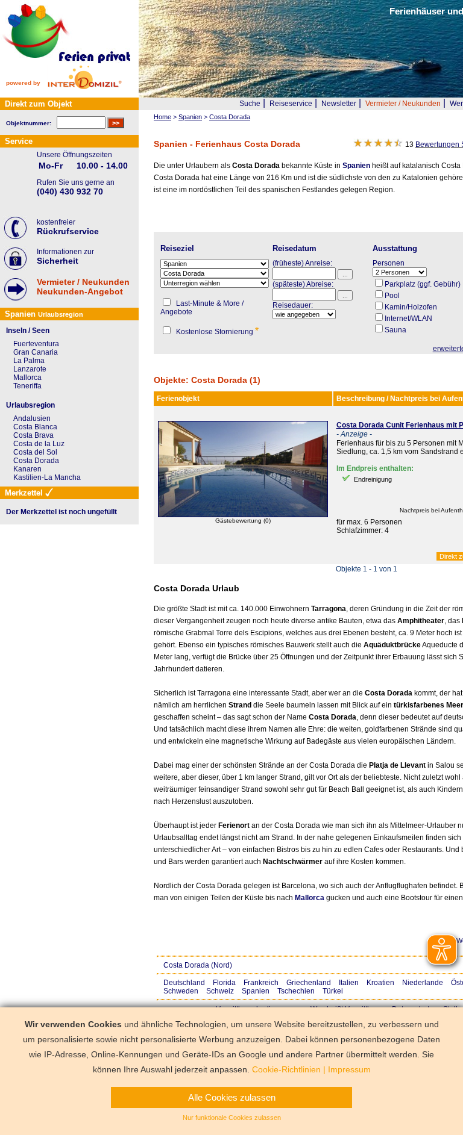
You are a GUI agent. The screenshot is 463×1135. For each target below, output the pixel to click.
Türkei (333, 991)
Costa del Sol (35, 452)
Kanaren (27, 469)
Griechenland (308, 982)
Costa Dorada (36, 460)
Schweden (180, 991)
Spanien (356, 165)
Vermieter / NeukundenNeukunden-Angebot (83, 286)
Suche (249, 103)
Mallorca (309, 898)
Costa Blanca (35, 427)
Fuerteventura (36, 344)
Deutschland (184, 982)
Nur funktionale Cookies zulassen (232, 1117)
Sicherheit (57, 261)
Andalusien (32, 418)
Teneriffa (27, 386)
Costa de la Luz (39, 444)
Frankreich (261, 982)
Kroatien (380, 982)
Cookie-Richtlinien (286, 1069)
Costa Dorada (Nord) (197, 965)
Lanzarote (29, 369)
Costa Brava (33, 435)
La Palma (29, 360)
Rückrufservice (68, 231)
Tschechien (296, 991)
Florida (224, 982)
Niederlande (422, 982)
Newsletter (338, 103)
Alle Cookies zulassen (232, 1097)
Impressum (349, 1069)
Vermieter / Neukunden (403, 103)
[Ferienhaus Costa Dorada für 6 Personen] (243, 515)
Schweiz (220, 991)
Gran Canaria (35, 352)
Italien (349, 982)
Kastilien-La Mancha (47, 477)
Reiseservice (290, 103)
